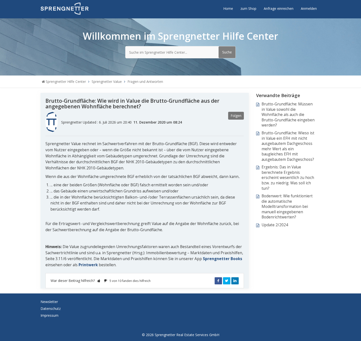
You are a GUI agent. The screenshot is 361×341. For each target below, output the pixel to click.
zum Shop (248, 8)
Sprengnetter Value (107, 81)
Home (228, 8)
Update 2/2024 (275, 224)
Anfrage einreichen (278, 8)
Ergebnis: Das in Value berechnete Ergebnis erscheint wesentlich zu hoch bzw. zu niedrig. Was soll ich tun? (288, 177)
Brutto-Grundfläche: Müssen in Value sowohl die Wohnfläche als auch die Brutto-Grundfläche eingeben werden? (288, 114)
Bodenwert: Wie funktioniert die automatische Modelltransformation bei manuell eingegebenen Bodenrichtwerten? (287, 206)
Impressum (49, 315)
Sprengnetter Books (222, 258)
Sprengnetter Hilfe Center (66, 81)
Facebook (218, 280)
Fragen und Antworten (145, 81)
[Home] (65, 8)
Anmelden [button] (309, 8)
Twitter (226, 280)
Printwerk (88, 264)
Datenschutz (51, 308)
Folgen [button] (236, 115)
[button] (99, 280)
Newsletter (49, 301)
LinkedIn (235, 280)
